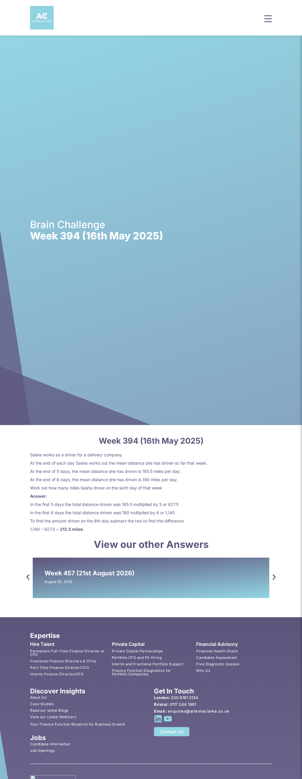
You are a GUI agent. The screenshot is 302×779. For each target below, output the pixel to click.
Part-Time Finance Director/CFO (59, 667)
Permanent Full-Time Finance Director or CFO (67, 653)
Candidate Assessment (216, 657)
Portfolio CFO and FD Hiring (137, 657)
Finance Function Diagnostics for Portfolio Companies (141, 672)
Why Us (203, 670)
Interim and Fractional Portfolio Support (147, 664)
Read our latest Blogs (49, 710)
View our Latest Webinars (53, 717)
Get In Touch (174, 691)
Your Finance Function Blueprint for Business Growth (77, 724)
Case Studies (42, 704)
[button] (268, 18)
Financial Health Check (217, 651)
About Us (38, 697)
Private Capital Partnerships (137, 651)
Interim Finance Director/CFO (56, 674)
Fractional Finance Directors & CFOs (63, 661)
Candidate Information (50, 744)
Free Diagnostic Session (218, 664)
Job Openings (42, 750)
